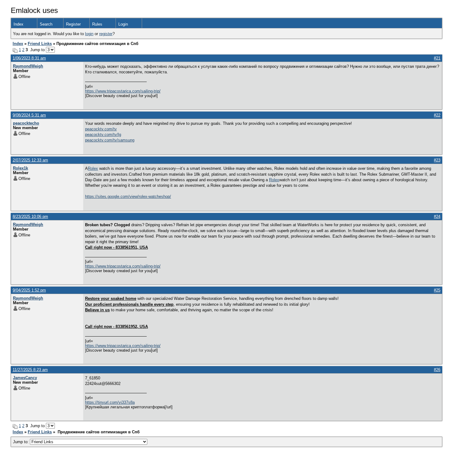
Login (123, 24)
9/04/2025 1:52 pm (29, 290)
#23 (437, 160)
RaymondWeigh (28, 66)
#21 (437, 58)
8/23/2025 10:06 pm (30, 216)
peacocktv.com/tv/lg (103, 134)
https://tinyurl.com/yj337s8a (110, 402)
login (89, 33)
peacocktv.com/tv (101, 129)
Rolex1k (20, 168)
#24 (437, 216)
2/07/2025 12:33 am (30, 160)
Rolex (93, 168)
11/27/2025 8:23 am (30, 369)
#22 (437, 115)
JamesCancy (25, 377)
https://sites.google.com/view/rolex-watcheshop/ (128, 196)
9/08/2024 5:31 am (29, 115)
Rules (97, 24)
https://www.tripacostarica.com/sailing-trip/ (123, 91)
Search (46, 24)
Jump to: (21, 441)
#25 (437, 290)
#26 (437, 369)
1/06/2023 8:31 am (29, 58)
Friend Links (40, 43)
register (105, 33)
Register (73, 24)
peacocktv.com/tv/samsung (109, 140)
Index (18, 24)
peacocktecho (26, 123)
